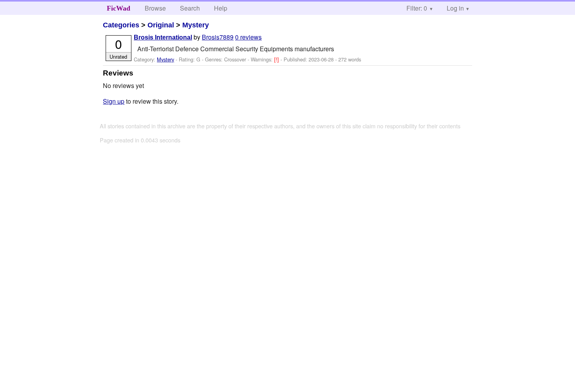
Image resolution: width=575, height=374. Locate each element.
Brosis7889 (218, 36)
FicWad (118, 8)
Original (160, 25)
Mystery (195, 25)
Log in (455, 8)
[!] (277, 59)
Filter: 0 (416, 8)
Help (220, 8)
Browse (155, 8)
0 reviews (248, 36)
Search (190, 8)
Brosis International (163, 37)
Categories (121, 25)
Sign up (113, 101)
